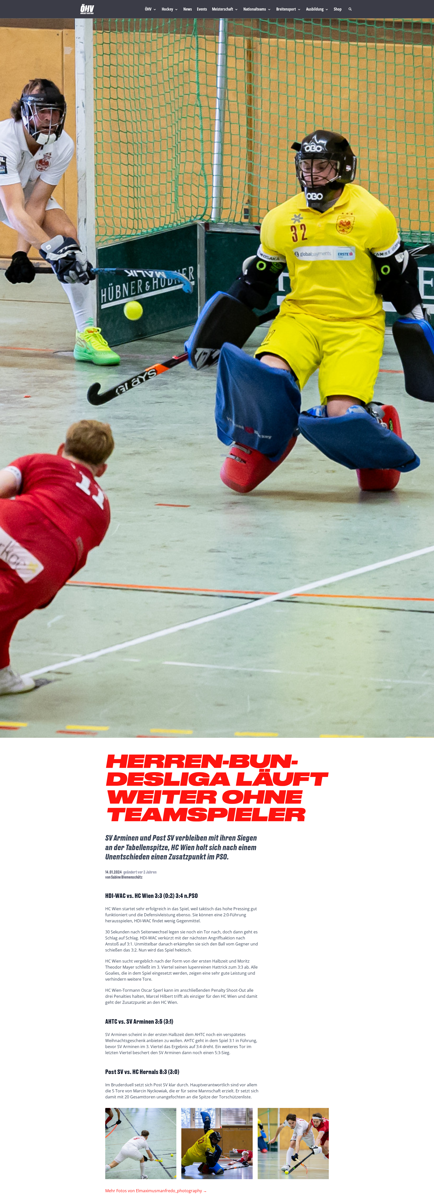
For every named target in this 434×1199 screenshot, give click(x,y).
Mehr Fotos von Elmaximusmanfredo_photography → (156, 1190)
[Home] (87, 9)
